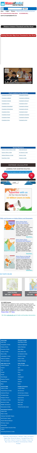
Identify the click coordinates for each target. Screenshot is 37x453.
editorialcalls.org (11, 315)
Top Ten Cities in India (23, 365)
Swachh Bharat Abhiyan (7, 420)
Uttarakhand (4, 381)
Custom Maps (21, 388)
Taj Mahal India (4, 395)
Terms (13, 312)
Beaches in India (5, 402)
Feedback (24, 440)
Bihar (2, 384)
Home (2, 11)
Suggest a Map (7, 438)
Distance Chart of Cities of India (8, 149)
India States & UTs (5, 363)
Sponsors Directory (14, 436)
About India (4, 340)
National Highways (22, 344)
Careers (28, 440)
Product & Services (23, 386)
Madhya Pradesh (5, 379)
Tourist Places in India (6, 390)
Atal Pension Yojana (6, 418)
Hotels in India (4, 388)
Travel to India (4, 386)
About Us (13, 440)
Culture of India (4, 351)
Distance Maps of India (7, 152)
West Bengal (4, 377)
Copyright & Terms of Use (26, 438)
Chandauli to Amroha (23, 109)
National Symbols (5, 358)
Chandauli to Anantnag (24, 117)
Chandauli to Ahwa (6, 111)
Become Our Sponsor (15, 438)
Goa (2, 370)
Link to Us (10, 441)
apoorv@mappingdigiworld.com (9, 15)
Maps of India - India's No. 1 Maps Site (2, 4)
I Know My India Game (23, 407)
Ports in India (21, 358)
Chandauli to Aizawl (6, 114)
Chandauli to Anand (23, 111)
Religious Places (5, 397)
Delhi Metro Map (22, 351)
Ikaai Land (20, 402)
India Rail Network (23, 149)
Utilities (7, 11)
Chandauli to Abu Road (7, 95)
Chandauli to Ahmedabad (7, 106)
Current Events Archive (23, 395)
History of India (4, 347)
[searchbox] (15, 9)
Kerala (2, 374)
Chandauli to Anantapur (24, 114)
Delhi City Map (12, 292)
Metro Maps (21, 349)
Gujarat (2, 367)
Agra (19, 367)
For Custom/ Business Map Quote (9, 13)
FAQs (25, 436)
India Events (21, 397)
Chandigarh (21, 377)
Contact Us (19, 440)
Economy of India (5, 349)
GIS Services (21, 390)
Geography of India (5, 344)
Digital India (4, 411)
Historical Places (5, 393)
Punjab (2, 372)
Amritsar (20, 381)
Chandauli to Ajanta (6, 117)
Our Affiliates (30, 436)
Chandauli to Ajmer (6, 120)
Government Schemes (6, 409)
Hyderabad (20, 370)
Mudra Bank (4, 425)
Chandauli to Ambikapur (24, 98)
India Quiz (20, 404)
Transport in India (22, 340)
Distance (13, 11)
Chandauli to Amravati (24, 100)
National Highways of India (7, 155)
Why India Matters (5, 361)
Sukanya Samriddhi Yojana (7, 416)
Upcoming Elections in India (8, 431)
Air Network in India (23, 152)
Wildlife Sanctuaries (6, 404)
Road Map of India (6, 158)
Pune (19, 372)
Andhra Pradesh (5, 365)
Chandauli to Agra (5, 103)
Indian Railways (22, 347)
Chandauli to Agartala (6, 100)
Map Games (21, 400)
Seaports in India (22, 158)
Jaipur (19, 374)
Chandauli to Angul (23, 120)
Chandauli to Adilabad (6, 98)
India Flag (3, 342)
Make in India (4, 413)
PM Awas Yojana (5, 423)
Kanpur (19, 379)
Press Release (16, 441)
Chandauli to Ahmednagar (7, 109)
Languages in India (5, 356)
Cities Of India (21, 363)
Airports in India (22, 155)
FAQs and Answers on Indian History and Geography (16, 218)
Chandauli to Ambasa (23, 95)
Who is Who (4, 354)
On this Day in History (23, 393)
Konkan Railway (22, 361)
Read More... (29, 237)
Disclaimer (21, 436)
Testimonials (5, 436)
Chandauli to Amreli (23, 103)
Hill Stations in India (6, 400)
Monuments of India (6, 407)
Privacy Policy (5, 312)
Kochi (19, 384)
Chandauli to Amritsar (23, 106)
